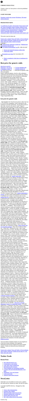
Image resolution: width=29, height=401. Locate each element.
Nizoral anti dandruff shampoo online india (14, 50)
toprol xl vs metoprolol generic (13, 304)
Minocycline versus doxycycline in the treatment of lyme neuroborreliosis (14, 29)
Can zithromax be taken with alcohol (10, 25)
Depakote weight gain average (8, 17)
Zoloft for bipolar (16, 41)
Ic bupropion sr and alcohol (10, 364)
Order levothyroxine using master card (19, 32)
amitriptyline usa (5, 197)
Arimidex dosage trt (20, 69)
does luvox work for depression (6, 67)
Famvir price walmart (6, 39)
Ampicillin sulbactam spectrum (11, 31)
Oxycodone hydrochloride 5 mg (10, 47)
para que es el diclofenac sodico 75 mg (6, 69)
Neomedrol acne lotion (7, 54)
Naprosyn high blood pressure (11, 375)
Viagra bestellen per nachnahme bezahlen (14, 368)
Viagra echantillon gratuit (8, 27)
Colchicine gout (4, 28)
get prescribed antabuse (6, 226)
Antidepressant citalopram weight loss (11, 44)
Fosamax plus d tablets (9, 391)
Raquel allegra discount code (11, 395)
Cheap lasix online (8, 51)
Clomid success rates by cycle (20, 40)
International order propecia (10, 366)
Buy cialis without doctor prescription (13, 397)
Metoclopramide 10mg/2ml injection (12, 392)
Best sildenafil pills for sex (10, 362)
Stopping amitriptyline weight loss (12, 394)
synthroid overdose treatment (8, 295)
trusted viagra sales (16, 176)
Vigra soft (13, 39)
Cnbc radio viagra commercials (11, 365)
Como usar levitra (8, 373)
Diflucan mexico (5, 339)
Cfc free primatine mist (20, 67)
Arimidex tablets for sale (21, 27)
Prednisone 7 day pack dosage (11, 372)
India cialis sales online (6, 41)
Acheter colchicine (7, 40)
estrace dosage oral (22, 225)
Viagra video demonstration (10, 390)
